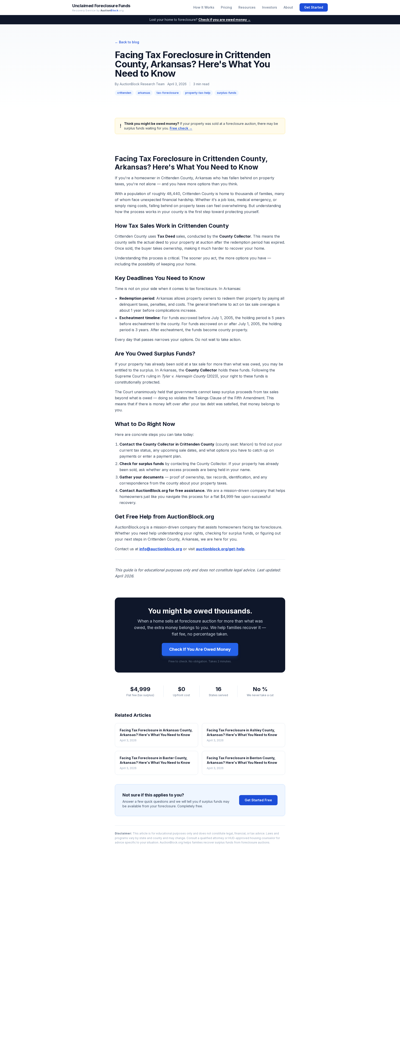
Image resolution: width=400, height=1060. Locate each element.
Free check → (181, 128)
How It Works (203, 7)
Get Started (313, 7)
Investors (269, 7)
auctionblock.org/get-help (220, 549)
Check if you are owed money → (224, 20)
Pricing (226, 7)
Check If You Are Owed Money (200, 649)
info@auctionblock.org (160, 549)
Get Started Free (258, 800)
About (288, 7)
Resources (247, 7)
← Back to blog (127, 42)
